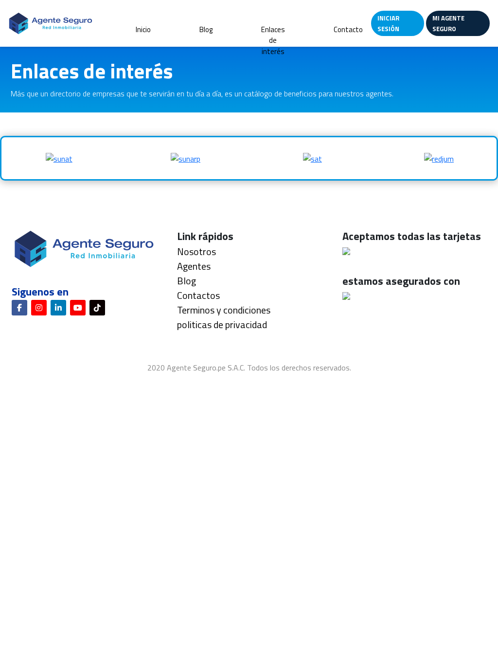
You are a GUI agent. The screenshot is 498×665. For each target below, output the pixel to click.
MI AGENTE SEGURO (448, 23)
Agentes (194, 266)
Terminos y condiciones (223, 309)
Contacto (348, 29)
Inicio (143, 29)
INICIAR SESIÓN (388, 23)
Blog (206, 29)
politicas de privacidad (222, 324)
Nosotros (196, 251)
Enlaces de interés (273, 40)
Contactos (198, 295)
